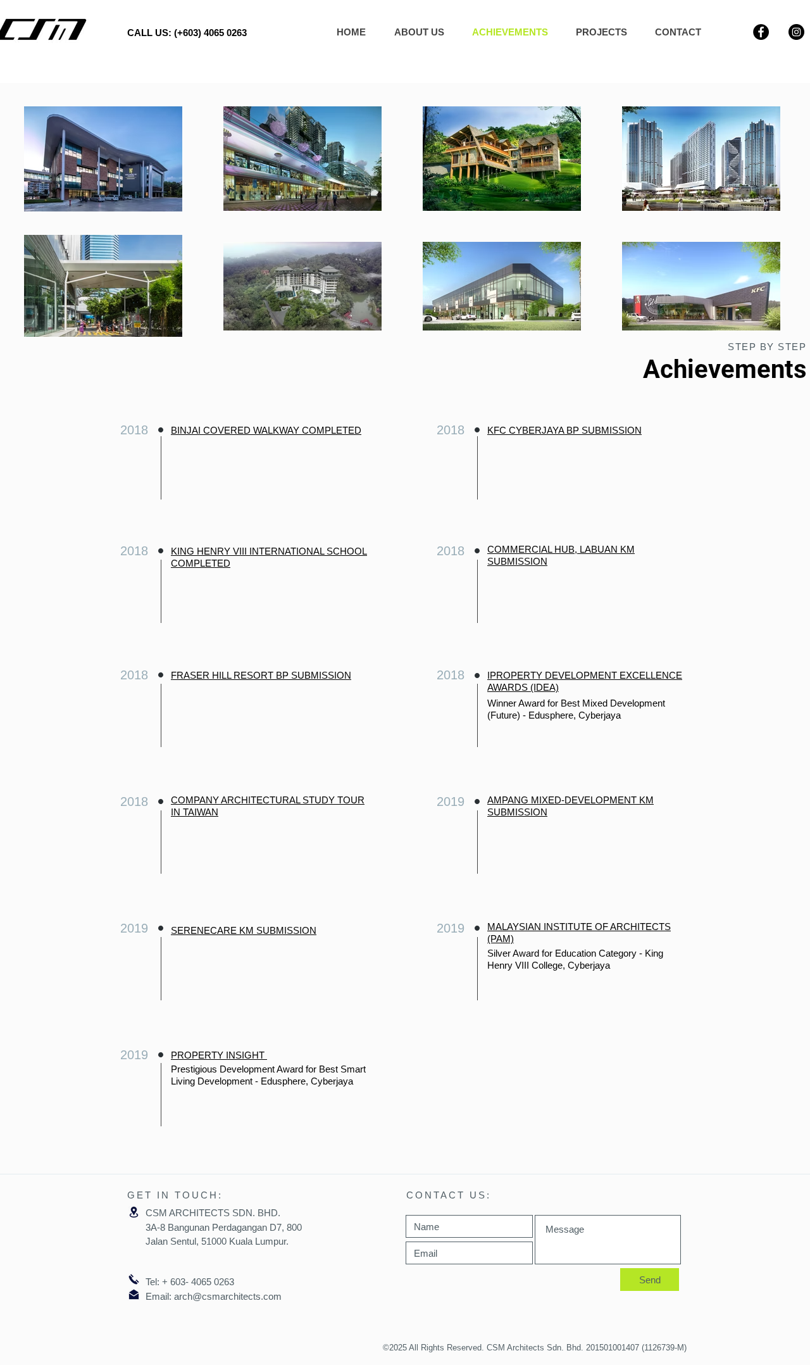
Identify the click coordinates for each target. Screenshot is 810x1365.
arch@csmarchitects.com (228, 1296)
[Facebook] (761, 32)
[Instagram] (796, 32)
